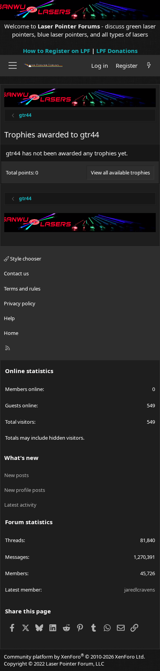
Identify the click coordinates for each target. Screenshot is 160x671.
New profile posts (24, 489)
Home (11, 332)
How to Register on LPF (56, 51)
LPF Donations (116, 51)
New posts (16, 475)
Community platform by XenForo (74, 656)
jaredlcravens (139, 589)
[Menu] (12, 65)
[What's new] (149, 66)
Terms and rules (22, 288)
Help (9, 318)
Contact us (16, 273)
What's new (21, 457)
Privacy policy (19, 303)
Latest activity (20, 504)
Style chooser (25, 258)
